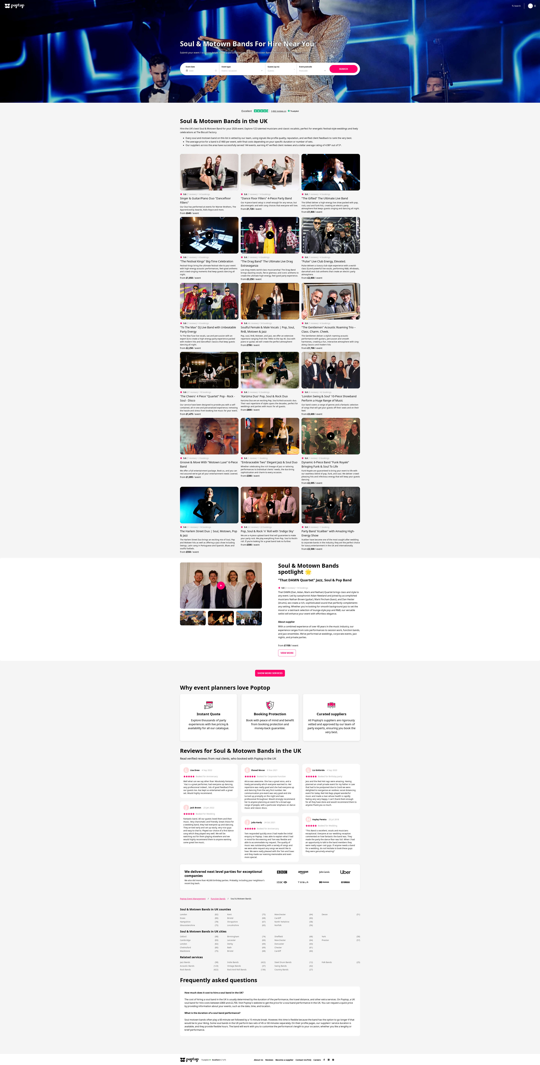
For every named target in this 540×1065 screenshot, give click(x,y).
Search (517, 6)
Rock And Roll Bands (237, 969)
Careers (317, 1060)
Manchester (280, 914)
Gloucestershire (187, 925)
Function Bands (218, 898)
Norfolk (277, 925)
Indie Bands (233, 962)
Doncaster (279, 943)
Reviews (269, 1060)
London (183, 914)
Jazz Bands (185, 962)
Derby (230, 943)
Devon (325, 914)
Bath (229, 947)
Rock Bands (185, 969)
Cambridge (185, 940)
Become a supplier (284, 1060)
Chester (278, 947)
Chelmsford (185, 947)
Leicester (231, 940)
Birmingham (233, 936)
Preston (325, 940)
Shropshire (232, 921)
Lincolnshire (233, 925)
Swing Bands (280, 966)
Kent (229, 914)
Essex (182, 918)
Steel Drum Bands (283, 962)
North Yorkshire (281, 921)
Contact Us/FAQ (303, 1060)
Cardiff (277, 918)
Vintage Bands (234, 966)
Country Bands (281, 969)
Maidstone (185, 951)
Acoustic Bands (187, 966)
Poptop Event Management (193, 898)
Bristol (230, 918)
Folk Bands (327, 962)
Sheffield (278, 936)
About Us (258, 1060)
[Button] (209, 172)
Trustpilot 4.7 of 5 (213, 1059)
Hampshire (185, 921)
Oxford (183, 936)
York (324, 936)
